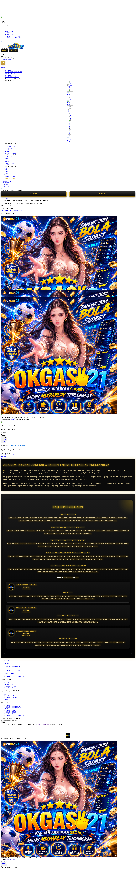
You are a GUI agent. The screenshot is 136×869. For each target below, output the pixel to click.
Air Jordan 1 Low (9, 146)
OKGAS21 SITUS (10, 712)
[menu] (68, 124)
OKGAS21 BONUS (10, 695)
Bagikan (3, 456)
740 (5, 170)
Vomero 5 (7, 151)
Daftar (13, 51)
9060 (5, 175)
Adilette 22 (7, 160)
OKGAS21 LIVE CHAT (11, 697)
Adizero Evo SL (9, 163)
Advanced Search (6, 59)
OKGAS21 (7, 33)
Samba (6, 158)
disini (12, 419)
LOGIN (102, 194)
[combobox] (9, 58)
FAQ (5, 694)
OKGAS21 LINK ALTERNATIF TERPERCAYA (19, 676)
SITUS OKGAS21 (10, 34)
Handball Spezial (9, 156)
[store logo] (16, 48)
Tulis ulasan (23, 445)
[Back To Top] (1, 866)
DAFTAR (33, 194)
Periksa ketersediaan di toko (9, 455)
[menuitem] (8, 70)
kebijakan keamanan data (41, 724)
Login (4, 51)
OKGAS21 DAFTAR (11, 688)
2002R (6, 171)
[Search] (3, 63)
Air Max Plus (8, 148)
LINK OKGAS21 (9, 673)
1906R (6, 173)
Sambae (6, 161)
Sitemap (6, 699)
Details (3, 458)
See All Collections (10, 153)
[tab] (68, 67)
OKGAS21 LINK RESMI (12, 36)
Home (6, 198)
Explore (3, 67)
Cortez (6, 145)
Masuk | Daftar (8, 31)
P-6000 (6, 150)
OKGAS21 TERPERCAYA (12, 38)
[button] (5, 293)
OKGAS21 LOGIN (9, 186)
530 (5, 168)
